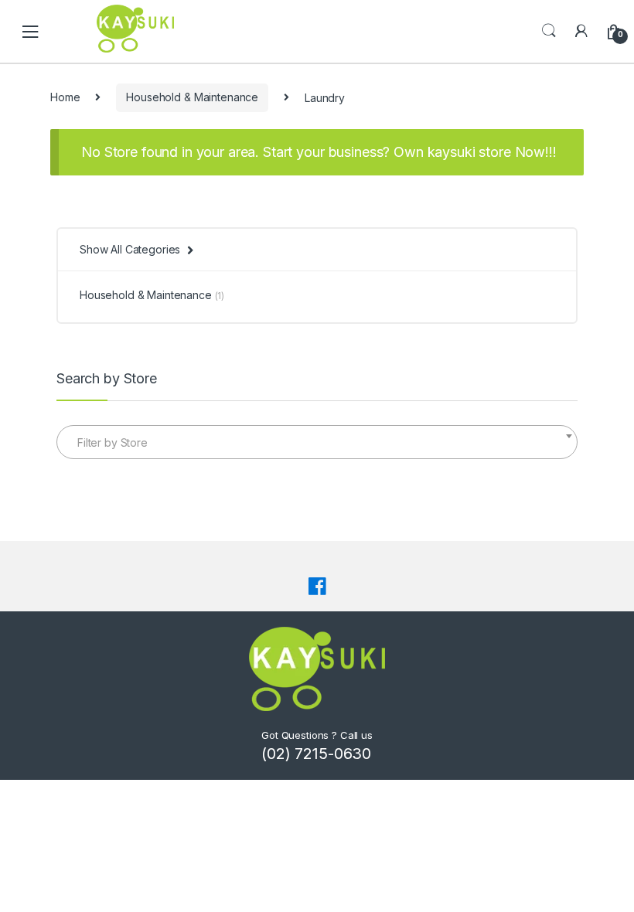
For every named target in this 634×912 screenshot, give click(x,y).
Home (65, 97)
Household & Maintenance (192, 97)
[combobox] (317, 442)
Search (548, 30)
